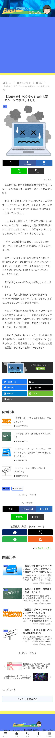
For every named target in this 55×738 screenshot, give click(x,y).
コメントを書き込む (27, 699)
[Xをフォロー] (40, 532)
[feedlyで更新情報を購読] (14, 539)
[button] (36, 171)
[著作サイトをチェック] (14, 532)
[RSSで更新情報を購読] (40, 539)
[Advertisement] (27, 45)
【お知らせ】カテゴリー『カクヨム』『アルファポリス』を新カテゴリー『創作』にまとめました (32, 452)
